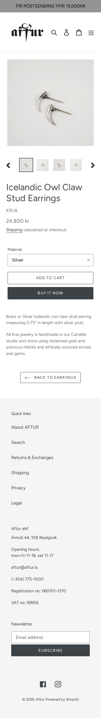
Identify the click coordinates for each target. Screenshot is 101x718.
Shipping (14, 229)
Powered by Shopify (62, 699)
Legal (16, 503)
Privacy (18, 487)
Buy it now (50, 293)
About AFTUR (25, 427)
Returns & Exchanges (32, 457)
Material (15, 249)
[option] (26, 165)
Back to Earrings (54, 377)
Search (18, 442)
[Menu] (91, 32)
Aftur (40, 699)
